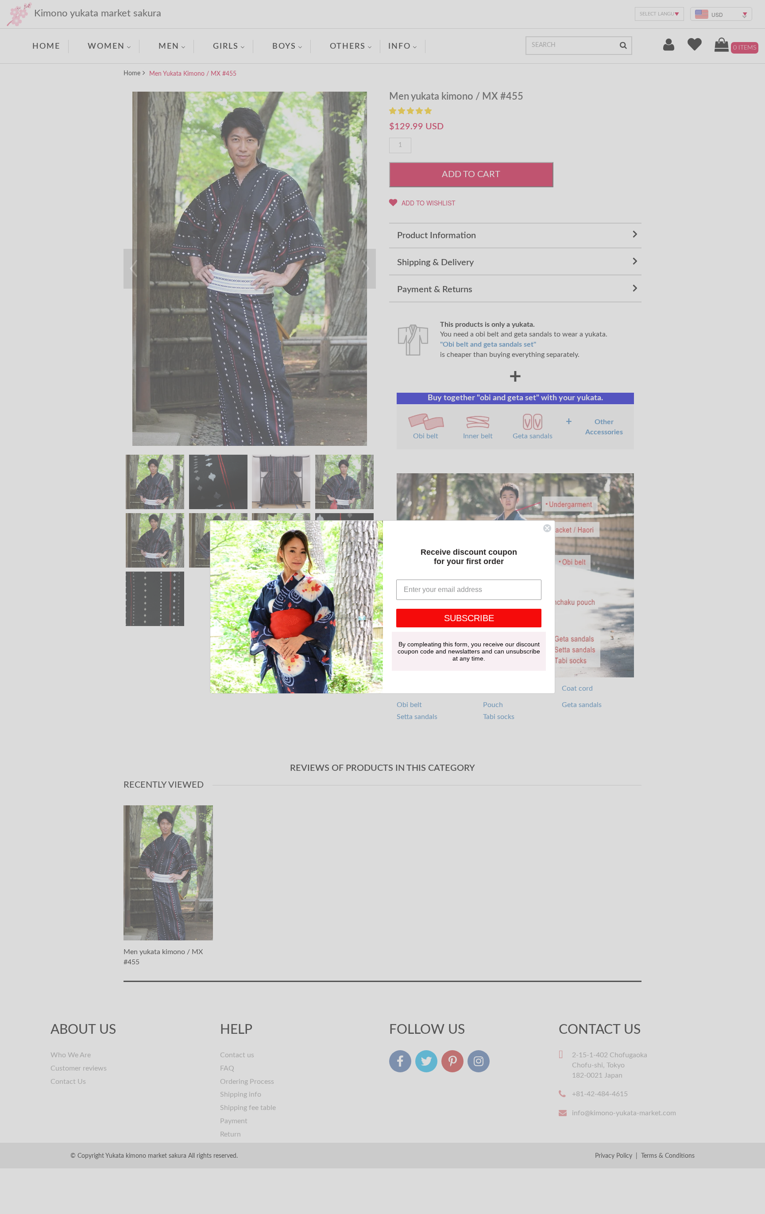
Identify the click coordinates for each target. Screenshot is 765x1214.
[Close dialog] (547, 528)
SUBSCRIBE (469, 618)
